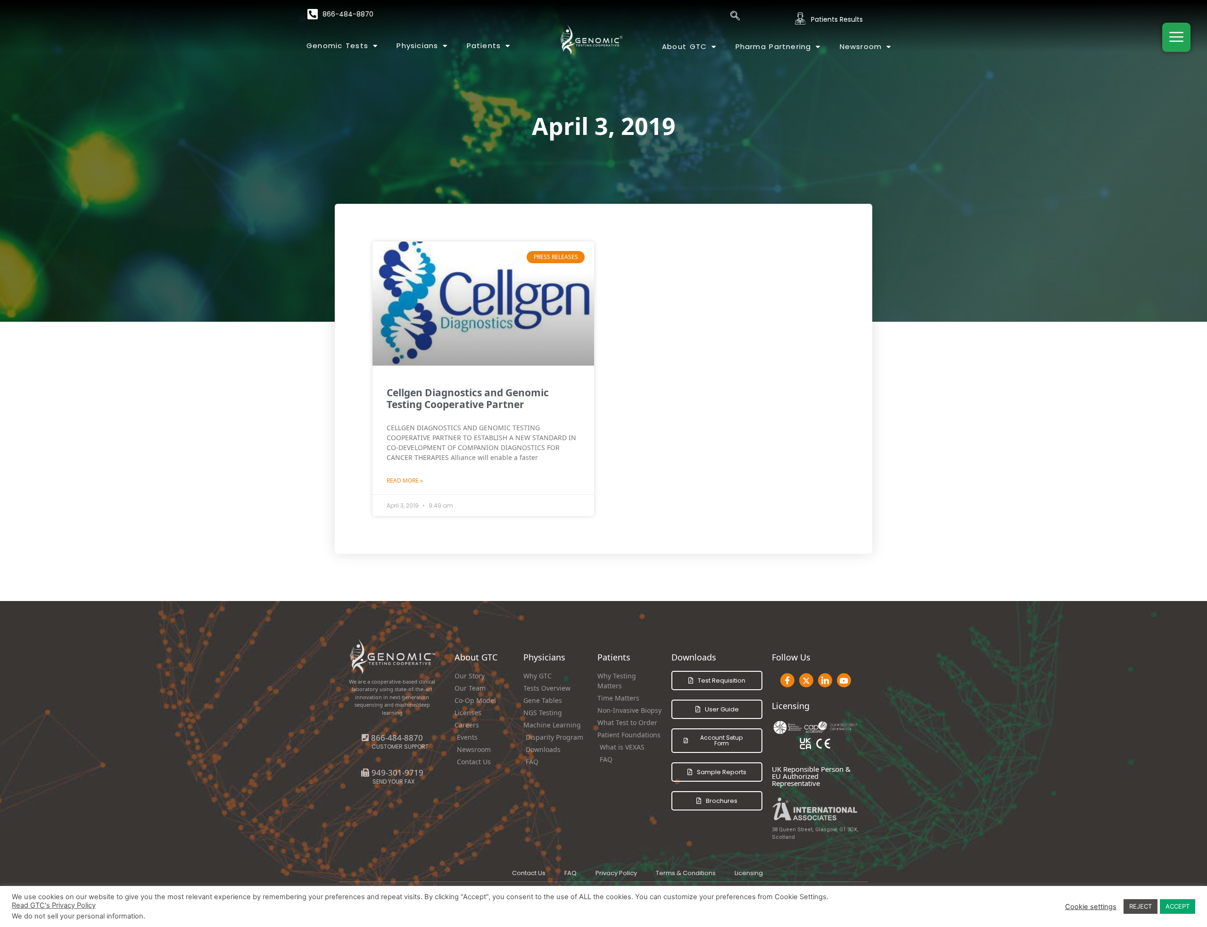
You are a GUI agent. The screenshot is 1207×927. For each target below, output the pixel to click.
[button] (392, 772)
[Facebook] (787, 680)
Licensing (749, 873)
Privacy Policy (616, 873)
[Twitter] (806, 680)
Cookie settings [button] (1090, 906)
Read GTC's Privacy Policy (54, 905)
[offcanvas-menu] (1176, 37)
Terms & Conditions (686, 873)
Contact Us (529, 873)
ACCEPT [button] (1178, 906)
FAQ (570, 873)
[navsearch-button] (735, 16)
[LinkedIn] (825, 680)
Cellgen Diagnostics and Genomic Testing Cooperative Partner (468, 398)
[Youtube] (844, 680)
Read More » (405, 480)
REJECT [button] (1140, 906)
